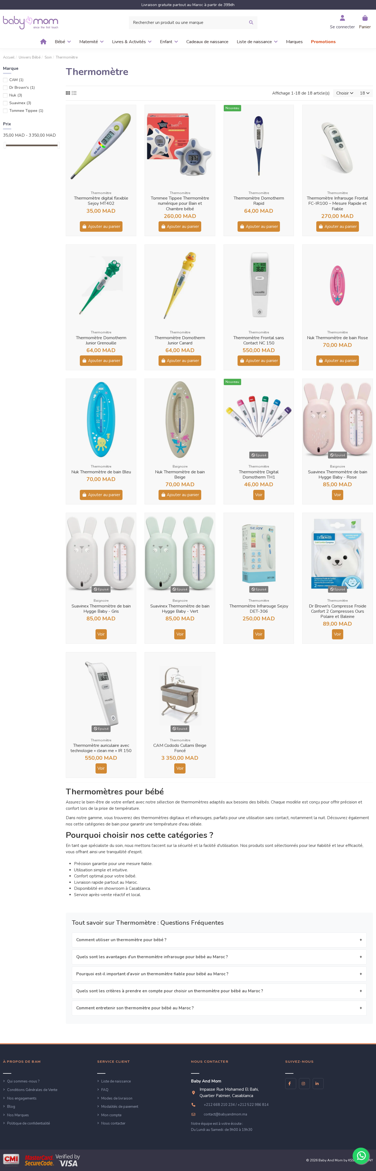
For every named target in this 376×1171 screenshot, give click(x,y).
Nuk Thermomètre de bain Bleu (101, 472)
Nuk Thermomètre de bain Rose (337, 338)
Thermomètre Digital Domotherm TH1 (259, 474)
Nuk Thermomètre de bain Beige (180, 474)
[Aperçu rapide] (131, 113)
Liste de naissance (116, 1081)
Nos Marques (18, 1115)
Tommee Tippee (26, 110)
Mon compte (111, 1115)
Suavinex (20, 103)
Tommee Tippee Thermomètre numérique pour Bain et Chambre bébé (180, 203)
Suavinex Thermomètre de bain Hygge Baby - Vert (179, 608)
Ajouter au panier (104, 226)
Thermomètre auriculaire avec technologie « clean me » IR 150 (101, 748)
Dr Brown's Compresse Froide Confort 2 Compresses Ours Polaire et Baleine (337, 611)
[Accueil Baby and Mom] (30, 22)
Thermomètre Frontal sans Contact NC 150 (258, 340)
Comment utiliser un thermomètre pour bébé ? (121, 940)
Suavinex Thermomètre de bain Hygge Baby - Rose (337, 474)
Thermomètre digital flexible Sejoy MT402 (101, 200)
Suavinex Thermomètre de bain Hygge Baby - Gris (101, 608)
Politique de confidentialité (28, 1123)
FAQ (104, 1089)
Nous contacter (113, 1123)
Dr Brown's (22, 87)
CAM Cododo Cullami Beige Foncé (179, 748)
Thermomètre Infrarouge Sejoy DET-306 (259, 608)
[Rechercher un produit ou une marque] (251, 22)
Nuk (15, 95)
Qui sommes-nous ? (23, 1081)
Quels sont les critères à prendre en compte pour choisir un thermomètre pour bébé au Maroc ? (169, 991)
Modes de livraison (116, 1098)
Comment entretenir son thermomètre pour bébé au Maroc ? (135, 1008)
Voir (258, 495)
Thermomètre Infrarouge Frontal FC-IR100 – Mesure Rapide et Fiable (337, 203)
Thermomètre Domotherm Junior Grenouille (101, 340)
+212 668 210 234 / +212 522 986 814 (236, 1104)
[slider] (5, 145)
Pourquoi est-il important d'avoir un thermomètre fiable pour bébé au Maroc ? (152, 974)
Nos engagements (22, 1098)
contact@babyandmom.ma (225, 1114)
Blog (11, 1106)
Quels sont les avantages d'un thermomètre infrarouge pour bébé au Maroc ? (152, 957)
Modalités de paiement (119, 1106)
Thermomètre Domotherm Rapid (259, 200)
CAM (16, 79)
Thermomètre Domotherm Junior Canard (180, 340)
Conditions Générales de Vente (32, 1089)
